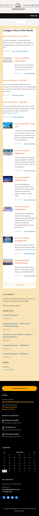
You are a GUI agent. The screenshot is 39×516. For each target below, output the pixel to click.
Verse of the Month (22, 51)
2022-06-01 (6, 117)
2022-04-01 (18, 144)
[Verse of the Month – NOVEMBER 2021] (8, 262)
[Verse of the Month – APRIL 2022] (8, 125)
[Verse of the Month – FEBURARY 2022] (8, 179)
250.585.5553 (8, 491)
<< (4, 452)
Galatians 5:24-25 (12, 113)
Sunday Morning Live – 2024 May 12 (16, 345)
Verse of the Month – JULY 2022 (14, 80)
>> (34, 452)
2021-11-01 (18, 275)
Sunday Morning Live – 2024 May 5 (15, 354)
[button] (33, 15)
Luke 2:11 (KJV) (31, 249)
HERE (26, 301)
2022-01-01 (18, 231)
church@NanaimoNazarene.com (11, 489)
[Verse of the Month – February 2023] (8, 59)
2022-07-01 (6, 95)
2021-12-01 (18, 253)
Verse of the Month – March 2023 (15, 36)
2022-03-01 (18, 170)
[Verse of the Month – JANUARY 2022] (8, 208)
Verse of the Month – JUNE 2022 (15, 102)
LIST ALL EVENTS (8, 370)
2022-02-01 (18, 200)
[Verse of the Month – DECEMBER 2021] (8, 239)
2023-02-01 (18, 73)
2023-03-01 (6, 51)
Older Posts (20, 284)
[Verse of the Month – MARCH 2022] (8, 152)
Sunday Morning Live (10, 315)
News (14, 51)
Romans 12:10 (26, 69)
